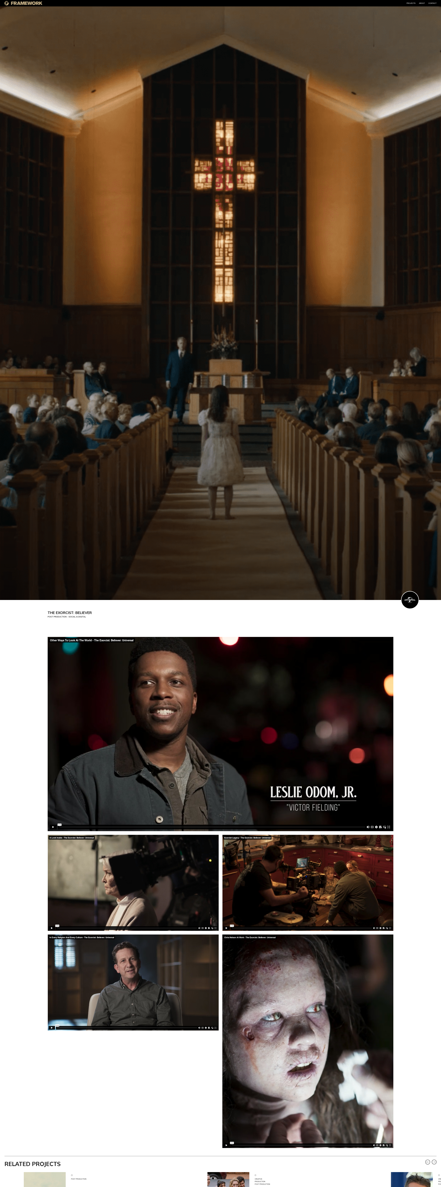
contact (432, 3)
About (422, 3)
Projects (411, 3)
